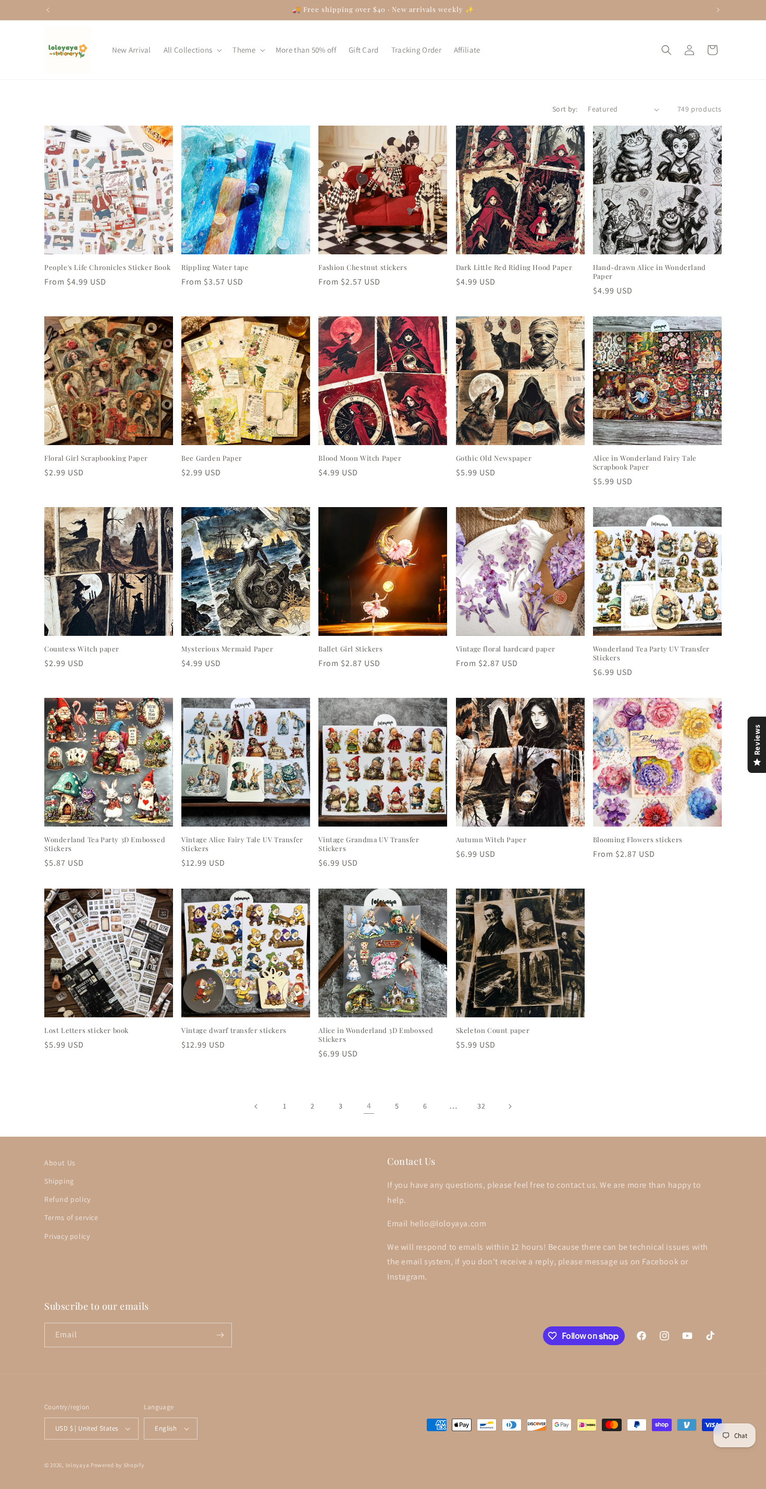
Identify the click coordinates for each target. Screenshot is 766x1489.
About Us (60, 1162)
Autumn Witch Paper (491, 839)
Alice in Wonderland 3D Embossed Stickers (376, 1034)
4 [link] (369, 1105)
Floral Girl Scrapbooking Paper (96, 458)
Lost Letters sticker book (86, 1030)
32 (481, 1106)
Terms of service (71, 1217)
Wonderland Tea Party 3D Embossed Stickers (104, 844)
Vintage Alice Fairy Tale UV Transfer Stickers (242, 844)
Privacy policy (67, 1236)
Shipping (59, 1181)
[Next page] (509, 1106)
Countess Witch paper (81, 649)
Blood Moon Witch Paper (359, 458)
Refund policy (67, 1199)
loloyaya (78, 1465)
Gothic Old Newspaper (494, 458)
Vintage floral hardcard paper (505, 649)
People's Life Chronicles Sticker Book (107, 267)
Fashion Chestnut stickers (362, 267)
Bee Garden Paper (211, 458)
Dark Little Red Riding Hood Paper (514, 267)
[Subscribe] (219, 1335)
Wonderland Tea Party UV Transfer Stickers (651, 653)
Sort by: (564, 109)
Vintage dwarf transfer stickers (234, 1030)
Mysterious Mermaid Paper (227, 649)
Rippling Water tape (215, 267)
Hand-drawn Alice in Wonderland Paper (649, 271)
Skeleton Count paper (493, 1030)
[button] (192, 50)
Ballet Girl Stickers (350, 649)
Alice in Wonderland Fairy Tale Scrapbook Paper (645, 462)
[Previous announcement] (47, 10)
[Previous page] (256, 1106)
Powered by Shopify (117, 1465)
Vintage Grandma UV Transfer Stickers (368, 844)
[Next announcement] (718, 10)
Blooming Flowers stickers (638, 839)
